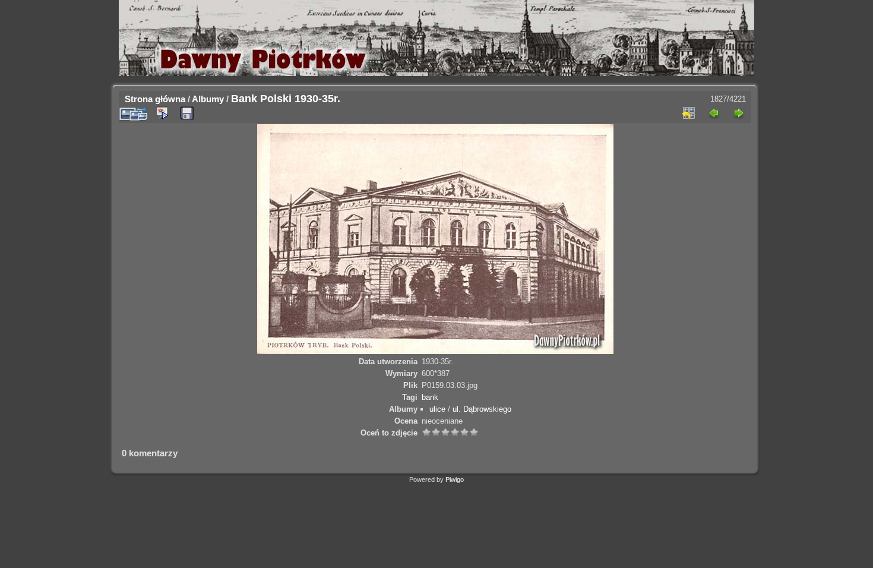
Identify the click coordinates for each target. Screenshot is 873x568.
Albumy (208, 99)
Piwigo (454, 479)
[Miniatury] (688, 112)
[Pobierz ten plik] (187, 113)
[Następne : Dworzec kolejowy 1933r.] (738, 112)
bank (430, 397)
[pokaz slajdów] (162, 112)
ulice (437, 409)
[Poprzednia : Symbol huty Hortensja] (713, 112)
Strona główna (155, 99)
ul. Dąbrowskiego (482, 409)
